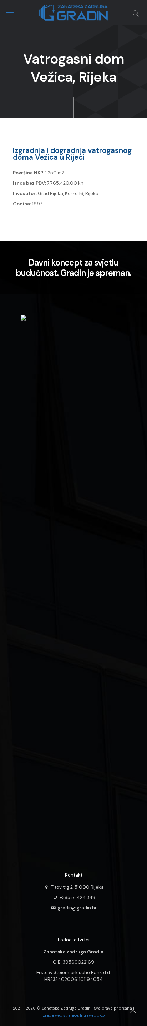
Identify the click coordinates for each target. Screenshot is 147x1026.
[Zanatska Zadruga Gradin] (73, 12)
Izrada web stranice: (60, 1015)
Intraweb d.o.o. (92, 1015)
